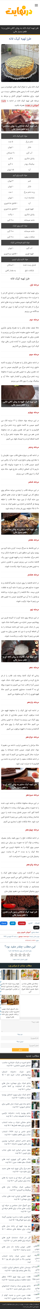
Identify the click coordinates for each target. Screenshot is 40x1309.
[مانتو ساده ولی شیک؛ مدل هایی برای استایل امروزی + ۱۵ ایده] (35, 1108)
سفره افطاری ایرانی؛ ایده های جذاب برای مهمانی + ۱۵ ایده (16, 1198)
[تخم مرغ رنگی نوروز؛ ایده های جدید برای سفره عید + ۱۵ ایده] (35, 1173)
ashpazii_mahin (30, 940)
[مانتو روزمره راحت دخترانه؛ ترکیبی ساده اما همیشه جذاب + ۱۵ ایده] (35, 1118)
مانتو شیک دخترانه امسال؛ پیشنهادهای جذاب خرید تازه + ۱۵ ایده (16, 1074)
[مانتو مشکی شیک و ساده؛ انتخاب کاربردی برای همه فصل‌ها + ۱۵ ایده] (35, 1127)
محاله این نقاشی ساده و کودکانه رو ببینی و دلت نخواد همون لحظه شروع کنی (30, 987)
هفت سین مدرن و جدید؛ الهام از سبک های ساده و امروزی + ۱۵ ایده (16, 1297)
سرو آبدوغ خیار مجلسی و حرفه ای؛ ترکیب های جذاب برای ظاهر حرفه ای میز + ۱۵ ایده (16, 1208)
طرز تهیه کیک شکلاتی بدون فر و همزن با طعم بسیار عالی (20, 913)
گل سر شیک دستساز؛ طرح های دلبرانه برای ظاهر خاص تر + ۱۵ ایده (16, 1239)
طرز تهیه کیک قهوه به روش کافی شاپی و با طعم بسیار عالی (20, 403)
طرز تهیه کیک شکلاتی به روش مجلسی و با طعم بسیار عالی (20, 127)
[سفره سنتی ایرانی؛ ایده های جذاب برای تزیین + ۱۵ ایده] (35, 1155)
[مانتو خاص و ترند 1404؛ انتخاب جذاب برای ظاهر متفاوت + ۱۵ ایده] (35, 1136)
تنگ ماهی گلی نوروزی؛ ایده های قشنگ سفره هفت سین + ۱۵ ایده (16, 1161)
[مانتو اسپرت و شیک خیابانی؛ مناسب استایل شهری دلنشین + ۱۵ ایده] (35, 1067)
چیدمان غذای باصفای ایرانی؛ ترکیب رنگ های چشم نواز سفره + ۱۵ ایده (16, 1269)
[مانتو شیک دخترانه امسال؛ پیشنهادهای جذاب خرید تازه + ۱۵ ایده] (35, 1076)
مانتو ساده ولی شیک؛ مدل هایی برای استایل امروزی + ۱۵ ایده (16, 1105)
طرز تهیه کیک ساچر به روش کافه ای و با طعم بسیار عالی (20, 786)
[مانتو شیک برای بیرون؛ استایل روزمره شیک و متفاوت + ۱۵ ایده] (35, 1099)
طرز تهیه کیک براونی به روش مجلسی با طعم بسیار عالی (20, 531)
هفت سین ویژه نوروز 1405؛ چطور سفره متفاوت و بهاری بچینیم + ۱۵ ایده (16, 1278)
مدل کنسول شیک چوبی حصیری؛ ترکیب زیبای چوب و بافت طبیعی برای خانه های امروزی (10, 1013)
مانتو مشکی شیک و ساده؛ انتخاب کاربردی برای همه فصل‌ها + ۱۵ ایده (16, 1124)
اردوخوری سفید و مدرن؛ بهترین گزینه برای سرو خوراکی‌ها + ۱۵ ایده (16, 1218)
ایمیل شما (20, 1041)
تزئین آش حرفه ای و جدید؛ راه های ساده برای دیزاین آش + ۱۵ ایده (16, 1179)
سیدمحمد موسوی (23, 936)
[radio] (28, 955)
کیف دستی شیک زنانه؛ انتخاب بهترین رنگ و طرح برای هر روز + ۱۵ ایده (16, 1259)
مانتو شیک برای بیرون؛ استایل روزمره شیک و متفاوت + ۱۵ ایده (16, 1096)
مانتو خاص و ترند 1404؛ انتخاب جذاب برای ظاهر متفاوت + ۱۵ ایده (16, 1133)
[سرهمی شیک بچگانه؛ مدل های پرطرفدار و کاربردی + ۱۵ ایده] (35, 1191)
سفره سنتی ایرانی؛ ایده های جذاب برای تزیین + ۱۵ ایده (16, 1152)
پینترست (21, 923)
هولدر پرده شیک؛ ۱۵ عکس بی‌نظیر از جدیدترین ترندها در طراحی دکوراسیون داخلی (10, 986)
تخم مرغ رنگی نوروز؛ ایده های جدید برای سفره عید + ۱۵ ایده (16, 1170)
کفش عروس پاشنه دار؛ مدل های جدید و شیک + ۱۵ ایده (16, 1248)
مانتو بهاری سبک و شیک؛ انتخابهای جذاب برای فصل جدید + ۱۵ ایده (16, 1287)
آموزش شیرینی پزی (24, 932)
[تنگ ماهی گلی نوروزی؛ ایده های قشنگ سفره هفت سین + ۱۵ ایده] (35, 1164)
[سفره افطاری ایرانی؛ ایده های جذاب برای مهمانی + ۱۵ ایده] (35, 1201)
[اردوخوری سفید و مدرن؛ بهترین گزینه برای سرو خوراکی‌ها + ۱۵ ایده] (35, 1221)
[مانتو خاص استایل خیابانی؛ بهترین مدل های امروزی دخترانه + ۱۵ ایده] (35, 1145)
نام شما (20, 1034)
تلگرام (12, 923)
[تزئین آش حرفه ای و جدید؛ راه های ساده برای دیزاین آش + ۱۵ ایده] (35, 1182)
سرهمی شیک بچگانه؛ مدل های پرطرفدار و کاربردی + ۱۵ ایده (16, 1188)
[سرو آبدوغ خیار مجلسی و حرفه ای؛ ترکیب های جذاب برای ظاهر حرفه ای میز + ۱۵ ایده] (35, 1210)
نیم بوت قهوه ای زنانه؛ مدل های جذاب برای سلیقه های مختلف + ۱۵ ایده (16, 1229)
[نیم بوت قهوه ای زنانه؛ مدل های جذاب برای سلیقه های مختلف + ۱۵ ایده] (35, 1231)
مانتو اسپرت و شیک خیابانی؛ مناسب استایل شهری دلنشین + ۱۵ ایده (16, 1064)
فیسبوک (3, 923)
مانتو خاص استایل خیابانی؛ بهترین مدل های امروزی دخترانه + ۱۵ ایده (16, 1142)
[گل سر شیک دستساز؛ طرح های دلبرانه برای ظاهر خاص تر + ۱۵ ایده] (35, 1242)
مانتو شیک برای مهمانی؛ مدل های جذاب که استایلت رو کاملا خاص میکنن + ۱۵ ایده (16, 1086)
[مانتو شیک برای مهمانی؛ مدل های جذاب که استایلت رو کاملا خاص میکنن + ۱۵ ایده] (35, 1088)
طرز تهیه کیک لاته (20, 38)
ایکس (36, 927)
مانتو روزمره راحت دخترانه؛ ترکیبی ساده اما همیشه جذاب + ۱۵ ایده (16, 1115)
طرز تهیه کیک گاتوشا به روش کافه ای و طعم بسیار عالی (20, 658)
